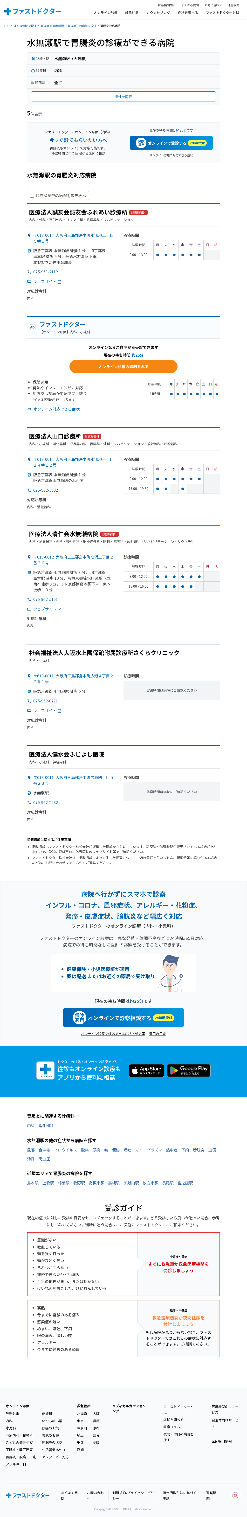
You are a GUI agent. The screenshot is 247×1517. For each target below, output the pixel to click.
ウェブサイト (44, 281)
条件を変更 (123, 96)
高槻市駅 (96, 1183)
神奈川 (82, 1428)
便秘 (116, 1150)
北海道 (82, 1413)
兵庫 (96, 1420)
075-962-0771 (45, 701)
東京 (80, 1420)
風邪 (31, 1150)
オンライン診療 (105, 12)
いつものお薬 (52, 1420)
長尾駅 (168, 1183)
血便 (212, 1150)
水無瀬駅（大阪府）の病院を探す (74, 26)
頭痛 (96, 1150)
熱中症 (172, 1150)
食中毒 (44, 1150)
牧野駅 (79, 1183)
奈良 (96, 1435)
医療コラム (171, 1426)
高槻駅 (114, 1183)
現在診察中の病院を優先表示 (61, 195)
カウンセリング (158, 12)
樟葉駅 (63, 1183)
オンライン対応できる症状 (56, 409)
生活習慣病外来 (54, 1449)
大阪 (96, 1413)
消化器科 (46, 1125)
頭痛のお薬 (50, 1428)
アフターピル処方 (55, 1456)
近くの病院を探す (25, 26)
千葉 (80, 1442)
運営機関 (233, 5)
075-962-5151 (45, 599)
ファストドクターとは (222, 12)
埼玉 (80, 1435)
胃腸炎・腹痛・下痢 (21, 1456)
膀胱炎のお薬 (52, 1442)
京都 (96, 1428)
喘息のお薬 (50, 1435)
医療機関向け (167, 5)
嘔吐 (127, 1150)
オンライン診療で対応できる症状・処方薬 (113, 1033)
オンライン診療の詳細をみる (123, 366)
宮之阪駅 (185, 1183)
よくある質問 (190, 5)
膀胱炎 (199, 1150)
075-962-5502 (45, 490)
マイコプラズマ (148, 1150)
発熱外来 (12, 1413)
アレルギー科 (16, 1464)
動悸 (31, 1159)
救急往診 (132, 12)
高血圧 (44, 1159)
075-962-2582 (45, 802)
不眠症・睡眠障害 (19, 1449)
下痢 (185, 1150)
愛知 (80, 1449)
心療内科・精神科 (19, 1435)
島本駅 (33, 1183)
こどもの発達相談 (19, 1442)
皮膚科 (47, 1413)
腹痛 (85, 1150)
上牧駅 (48, 1183)
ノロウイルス (65, 1150)
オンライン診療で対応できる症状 (171, 155)
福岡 (96, 1442)
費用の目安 (157, 1033)
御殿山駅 (131, 1183)
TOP (7, 26)
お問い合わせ (213, 5)
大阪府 (45, 26)
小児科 (11, 1428)
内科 (31, 1125)
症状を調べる (188, 12)
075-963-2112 (45, 272)
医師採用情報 (222, 1441)
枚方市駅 (150, 1183)
